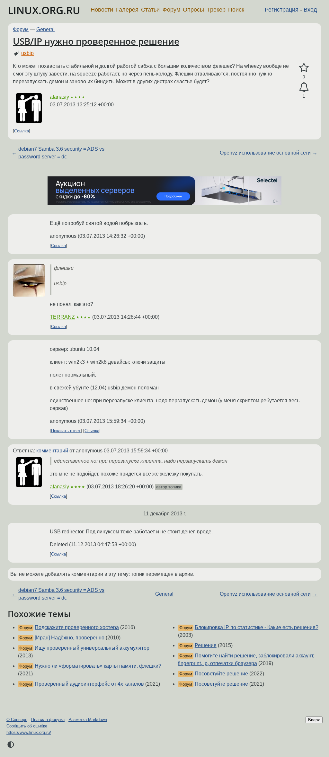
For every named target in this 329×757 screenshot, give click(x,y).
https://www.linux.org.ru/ (28, 732)
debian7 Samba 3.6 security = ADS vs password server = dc (61, 152)
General (45, 29)
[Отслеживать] (304, 87)
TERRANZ (62, 317)
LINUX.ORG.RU (44, 10)
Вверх (314, 719)
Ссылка (21, 131)
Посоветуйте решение (221, 673)
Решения (206, 645)
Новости (102, 9)
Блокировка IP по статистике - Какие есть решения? (256, 627)
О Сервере (16, 719)
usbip (27, 53)
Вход (310, 9)
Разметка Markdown (87, 719)
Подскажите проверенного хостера (77, 627)
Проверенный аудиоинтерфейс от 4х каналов (89, 684)
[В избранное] (304, 68)
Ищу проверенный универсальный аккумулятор (92, 648)
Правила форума (48, 719)
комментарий (52, 450)
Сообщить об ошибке (26, 726)
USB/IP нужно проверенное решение (96, 41)
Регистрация (281, 9)
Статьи (150, 9)
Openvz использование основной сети (265, 153)
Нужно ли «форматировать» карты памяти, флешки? (98, 666)
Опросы (193, 9)
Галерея (127, 9)
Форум (171, 9)
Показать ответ (66, 430)
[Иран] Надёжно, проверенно (69, 637)
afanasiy (59, 97)
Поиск (236, 9)
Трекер (216, 9)
